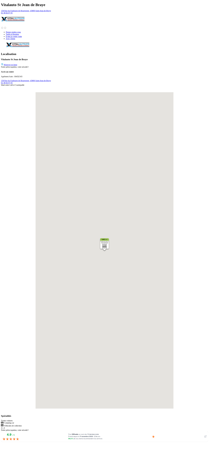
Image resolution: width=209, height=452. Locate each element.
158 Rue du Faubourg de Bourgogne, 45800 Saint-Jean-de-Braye (26, 11)
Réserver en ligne (10, 65)
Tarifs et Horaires (12, 34)
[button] (3, 26)
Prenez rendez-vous (13, 32)
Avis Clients (10, 39)
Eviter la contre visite (14, 36)
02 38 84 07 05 (7, 13)
